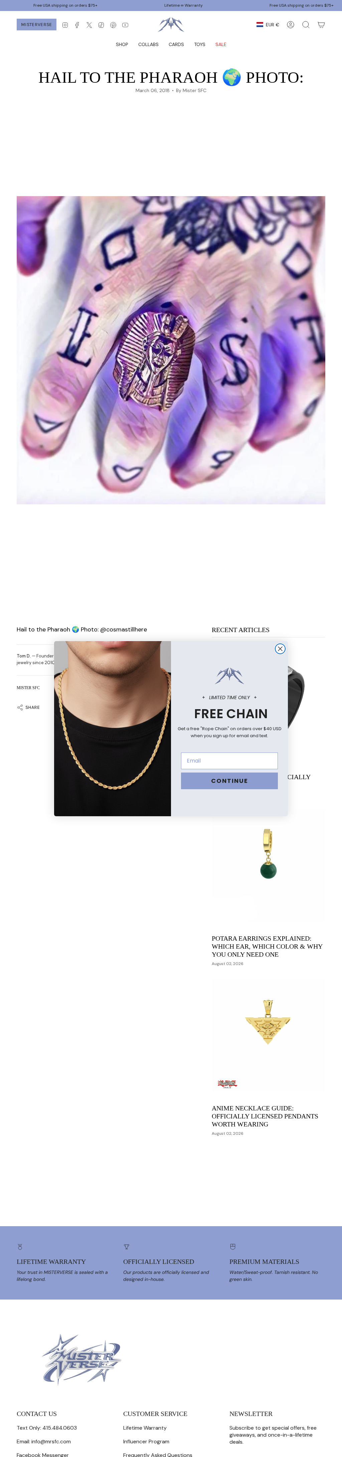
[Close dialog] (280, 649)
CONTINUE (229, 781)
